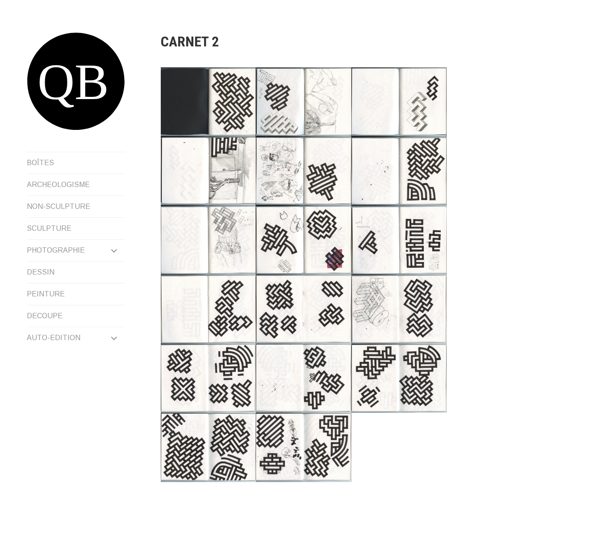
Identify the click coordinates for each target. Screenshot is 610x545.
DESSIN (40, 272)
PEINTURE (46, 294)
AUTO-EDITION (53, 337)
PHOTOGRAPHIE (56, 250)
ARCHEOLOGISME (58, 184)
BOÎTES (40, 162)
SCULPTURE (49, 228)
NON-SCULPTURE (58, 206)
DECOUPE (45, 316)
